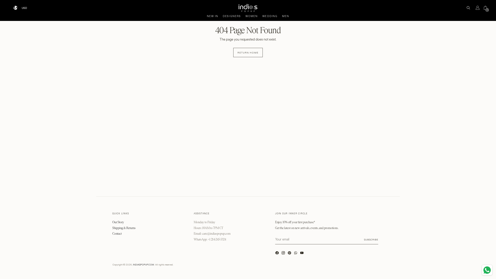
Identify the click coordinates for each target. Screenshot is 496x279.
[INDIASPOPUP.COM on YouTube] (302, 254)
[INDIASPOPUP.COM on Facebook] (277, 254)
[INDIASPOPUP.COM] (248, 8)
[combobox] (27, 6)
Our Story (118, 222)
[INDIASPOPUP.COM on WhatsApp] (296, 254)
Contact (117, 233)
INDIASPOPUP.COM (143, 264)
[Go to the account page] (476, 8)
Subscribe (371, 239)
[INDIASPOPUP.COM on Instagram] (283, 254)
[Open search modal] (468, 8)
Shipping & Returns (124, 228)
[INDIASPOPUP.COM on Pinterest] (290, 254)
